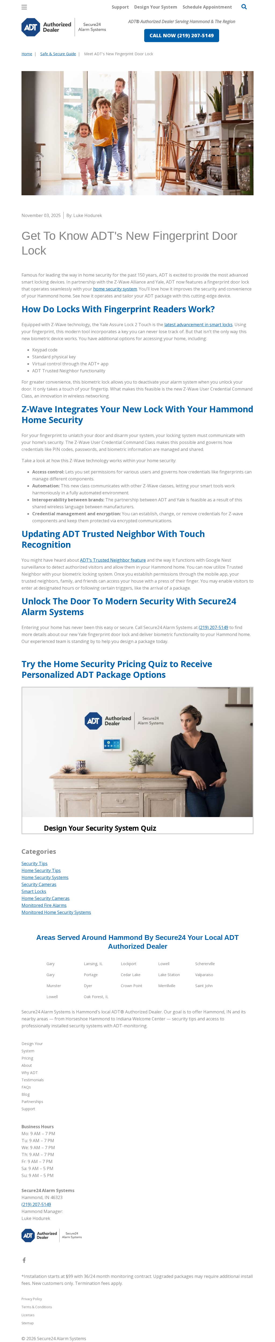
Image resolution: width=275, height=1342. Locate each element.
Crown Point (131, 985)
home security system (115, 289)
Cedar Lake (130, 974)
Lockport (128, 963)
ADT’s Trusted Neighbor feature (113, 560)
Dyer (88, 985)
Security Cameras (38, 884)
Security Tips (34, 863)
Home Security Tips (41, 870)
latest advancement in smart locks (198, 325)
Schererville (205, 963)
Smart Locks (33, 891)
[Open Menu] (24, 7)
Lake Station (169, 974)
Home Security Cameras (45, 898)
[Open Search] (244, 6)
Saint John (204, 985)
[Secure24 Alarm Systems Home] (63, 27)
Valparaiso (204, 974)
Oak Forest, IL (96, 996)
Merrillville (166, 985)
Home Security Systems (44, 877)
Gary (50, 963)
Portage (91, 974)
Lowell (163, 963)
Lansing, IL (93, 963)
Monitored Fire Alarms (44, 905)
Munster (53, 985)
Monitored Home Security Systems (56, 912)
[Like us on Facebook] (24, 1261)
